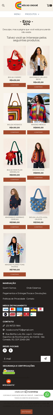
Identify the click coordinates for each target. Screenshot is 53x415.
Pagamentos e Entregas (14, 293)
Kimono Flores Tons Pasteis (14, 266)
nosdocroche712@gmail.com (20, 330)
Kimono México (38, 125)
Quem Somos (9, 288)
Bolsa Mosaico (14, 125)
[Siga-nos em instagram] (5, 350)
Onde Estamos (33, 288)
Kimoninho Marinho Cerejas (14, 218)
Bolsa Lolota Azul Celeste (38, 218)
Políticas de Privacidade (14, 299)
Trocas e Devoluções (36, 293)
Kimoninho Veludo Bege (38, 78)
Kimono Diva (38, 170)
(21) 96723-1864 (13, 325)
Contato (30, 299)
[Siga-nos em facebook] (11, 350)
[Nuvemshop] (26, 392)
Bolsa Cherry (14, 77)
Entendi (26, 412)
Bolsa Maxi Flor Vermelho (14, 171)
